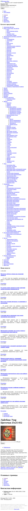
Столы (8, 146)
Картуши (9, 51)
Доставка (6, 17)
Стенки (8, 143)
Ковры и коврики (8, 93)
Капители (9, 48)
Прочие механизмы (12, 213)
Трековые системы (11, 227)
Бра (7, 186)
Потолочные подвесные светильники (16, 209)
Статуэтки (6, 259)
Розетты (9, 77)
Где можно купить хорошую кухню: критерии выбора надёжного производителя (13, 288)
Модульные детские (12, 131)
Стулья (8, 148)
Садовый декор (10, 33)
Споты (8, 223)
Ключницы (6, 92)
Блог (5, 16)
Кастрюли (9, 242)
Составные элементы (12, 82)
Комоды (9, 105)
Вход (5, 11)
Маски (8, 56)
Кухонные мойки (11, 98)
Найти (2, 8)
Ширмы (9, 158)
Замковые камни (11, 47)
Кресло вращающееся (15, 120)
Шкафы (8, 159)
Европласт (6, 38)
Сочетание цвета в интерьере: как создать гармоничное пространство (12, 316)
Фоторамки (6, 262)
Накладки (9, 59)
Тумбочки (9, 154)
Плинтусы (9, 71)
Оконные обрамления (12, 66)
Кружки (9, 244)
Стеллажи (9, 142)
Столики (9, 144)
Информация (7, 447)
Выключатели (10, 257)
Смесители (9, 100)
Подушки (9, 236)
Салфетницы (10, 251)
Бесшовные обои (11, 165)
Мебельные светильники (13, 197)
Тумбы (8, 155)
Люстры (9, 196)
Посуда (5, 238)
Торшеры (9, 224)
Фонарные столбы (11, 230)
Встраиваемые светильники (14, 188)
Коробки (6, 96)
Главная (6, 15)
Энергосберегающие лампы (14, 231)
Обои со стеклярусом (12, 178)
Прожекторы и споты (12, 212)
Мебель (5, 101)
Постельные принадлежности (11, 232)
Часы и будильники (9, 263)
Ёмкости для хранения (12, 240)
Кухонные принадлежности (14, 246)
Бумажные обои (11, 167)
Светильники (10, 215)
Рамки (8, 258)
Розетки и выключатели (10, 255)
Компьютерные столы (12, 115)
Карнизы (9, 50)
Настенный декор (11, 203)
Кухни (8, 130)
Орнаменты (10, 67)
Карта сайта (7, 21)
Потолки (9, 74)
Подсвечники (10, 207)
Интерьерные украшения (13, 192)
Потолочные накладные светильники (16, 208)
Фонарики (9, 228)
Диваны (9, 104)
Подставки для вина (12, 249)
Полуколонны (10, 73)
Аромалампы (10, 185)
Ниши (8, 62)
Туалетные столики (12, 153)
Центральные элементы (13, 85)
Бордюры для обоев (12, 166)
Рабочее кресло (13, 124)
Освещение (6, 184)
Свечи (8, 221)
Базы (8, 42)
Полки (8, 138)
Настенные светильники (13, 201)
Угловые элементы (11, 84)
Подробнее (3, 283)
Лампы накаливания (12, 194)
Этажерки (9, 162)
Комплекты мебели (11, 107)
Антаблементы (10, 39)
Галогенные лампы (11, 189)
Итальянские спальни (15, 111)
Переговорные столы (12, 135)
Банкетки (9, 102)
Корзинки (6, 94)
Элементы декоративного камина (15, 86)
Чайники (9, 254)
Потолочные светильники (13, 211)
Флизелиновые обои (12, 181)
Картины (6, 90)
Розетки (9, 75)
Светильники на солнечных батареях (16, 216)
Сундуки (9, 150)
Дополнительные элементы (14, 46)
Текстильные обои (11, 180)
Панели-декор (10, 69)
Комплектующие (11, 193)
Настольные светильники (13, 204)
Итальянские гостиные (15, 108)
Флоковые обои (10, 182)
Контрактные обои (11, 175)
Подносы (9, 247)
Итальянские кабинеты (15, 109)
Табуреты (9, 151)
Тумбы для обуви (11, 157)
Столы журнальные (12, 147)
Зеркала (6, 89)
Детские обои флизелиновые (14, 174)
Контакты (6, 20)
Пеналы (9, 134)
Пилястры (9, 70)
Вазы (8, 29)
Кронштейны (10, 55)
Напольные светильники (13, 200)
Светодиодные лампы (12, 217)
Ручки (8, 79)
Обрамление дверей (12, 65)
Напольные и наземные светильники (16, 198)
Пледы (8, 235)
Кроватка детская (11, 127)
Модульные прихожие (12, 132)
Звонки (5, 88)
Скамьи (8, 140)
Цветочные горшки (12, 35)
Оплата (5, 19)
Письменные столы (12, 136)
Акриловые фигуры (9, 27)
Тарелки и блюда (11, 253)
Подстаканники (11, 250)
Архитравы (9, 40)
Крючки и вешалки (11, 128)
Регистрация (7, 12)
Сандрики (9, 81)
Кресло (11, 119)
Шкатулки (6, 265)
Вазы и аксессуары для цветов (11, 28)
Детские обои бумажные (13, 173)
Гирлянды (9, 190)
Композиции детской (15, 113)
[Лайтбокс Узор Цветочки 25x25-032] (8, 440)
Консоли (9, 116)
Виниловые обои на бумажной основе (16, 169)
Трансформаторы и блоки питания (15, 226)
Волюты (9, 44)
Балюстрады (10, 43)
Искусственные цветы (12, 31)
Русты (8, 78)
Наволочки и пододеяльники (14, 234)
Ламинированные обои (12, 177)
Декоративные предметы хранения (12, 36)
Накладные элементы (12, 61)
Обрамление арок (11, 63)
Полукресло (13, 123)
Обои (5, 163)
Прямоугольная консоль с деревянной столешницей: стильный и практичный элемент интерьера (14, 360)
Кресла (8, 117)
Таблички (6, 261)
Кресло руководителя (15, 121)
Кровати (9, 125)
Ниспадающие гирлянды (13, 205)
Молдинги (9, 58)
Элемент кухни (10, 161)
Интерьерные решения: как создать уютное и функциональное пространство (13, 331)
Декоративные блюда (12, 239)
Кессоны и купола (11, 52)
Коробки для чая (11, 243)
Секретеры (9, 139)
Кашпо (8, 32)
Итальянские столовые (15, 112)
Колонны (9, 54)
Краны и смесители (9, 97)
